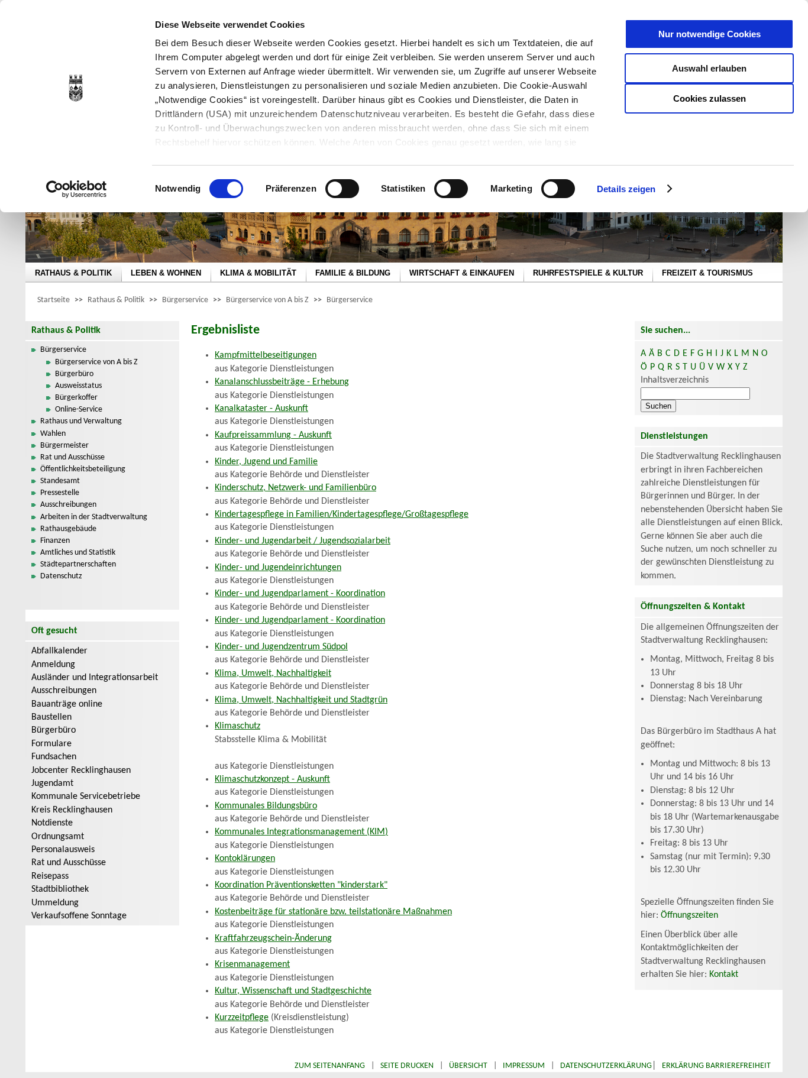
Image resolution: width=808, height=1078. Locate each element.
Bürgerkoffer (76, 397)
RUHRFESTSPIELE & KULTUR (588, 272)
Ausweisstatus (78, 385)
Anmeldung (53, 664)
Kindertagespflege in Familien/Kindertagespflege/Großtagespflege (341, 514)
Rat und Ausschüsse (72, 457)
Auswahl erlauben (709, 68)
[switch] (342, 188)
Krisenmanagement (252, 964)
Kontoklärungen (245, 858)
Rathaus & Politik (116, 300)
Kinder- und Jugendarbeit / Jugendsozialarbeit (302, 541)
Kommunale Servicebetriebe (85, 796)
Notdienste (52, 823)
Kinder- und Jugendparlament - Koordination (300, 593)
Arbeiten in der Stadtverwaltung (93, 517)
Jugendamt (52, 783)
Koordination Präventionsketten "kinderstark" (301, 885)
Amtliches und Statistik (77, 552)
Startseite (53, 300)
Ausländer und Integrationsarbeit (94, 677)
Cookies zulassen (709, 98)
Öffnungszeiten (689, 915)
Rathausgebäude (68, 529)
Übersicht (468, 1065)
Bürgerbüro (74, 374)
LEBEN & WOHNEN (166, 272)
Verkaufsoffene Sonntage (79, 916)
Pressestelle (59, 492)
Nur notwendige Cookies (709, 34)
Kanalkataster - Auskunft (261, 408)
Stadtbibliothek (60, 889)
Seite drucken (407, 1065)
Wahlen (53, 433)
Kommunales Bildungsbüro (266, 806)
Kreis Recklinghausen (71, 810)
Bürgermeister (64, 445)
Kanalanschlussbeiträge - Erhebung (282, 382)
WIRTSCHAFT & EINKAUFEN (461, 272)
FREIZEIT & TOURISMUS (707, 272)
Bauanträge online (66, 704)
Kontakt (723, 974)
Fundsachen (53, 757)
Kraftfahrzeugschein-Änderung (273, 938)
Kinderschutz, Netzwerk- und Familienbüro (295, 488)
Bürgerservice (185, 300)
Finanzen (55, 540)
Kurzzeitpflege (242, 1017)
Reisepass (50, 876)
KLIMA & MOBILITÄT (258, 272)
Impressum (524, 1065)
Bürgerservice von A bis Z (267, 300)
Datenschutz (61, 576)
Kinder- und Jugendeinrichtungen (278, 567)
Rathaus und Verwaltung (81, 421)
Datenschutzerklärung (606, 1065)
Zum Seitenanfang (330, 1065)
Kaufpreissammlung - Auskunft (273, 435)
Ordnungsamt (57, 836)
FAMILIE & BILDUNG (352, 272)
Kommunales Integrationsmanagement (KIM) (301, 832)
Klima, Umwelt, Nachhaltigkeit (273, 673)
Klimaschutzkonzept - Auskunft (272, 779)
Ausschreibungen (68, 504)
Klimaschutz (237, 726)
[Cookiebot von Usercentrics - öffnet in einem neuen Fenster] (76, 189)
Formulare (51, 744)
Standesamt (60, 481)
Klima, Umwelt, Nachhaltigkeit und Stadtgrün (301, 700)
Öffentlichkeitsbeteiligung (82, 469)
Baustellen (51, 717)
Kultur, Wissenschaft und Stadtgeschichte (293, 991)
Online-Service (78, 409)
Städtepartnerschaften (78, 564)
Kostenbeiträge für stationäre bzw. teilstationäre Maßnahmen (333, 912)
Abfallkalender (59, 651)
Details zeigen (626, 189)
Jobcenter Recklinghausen (81, 770)
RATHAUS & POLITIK (73, 272)
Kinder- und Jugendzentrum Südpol (281, 647)
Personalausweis (63, 849)
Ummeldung (55, 903)
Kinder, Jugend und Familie (266, 462)
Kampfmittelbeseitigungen (265, 355)
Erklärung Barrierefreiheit (716, 1065)
